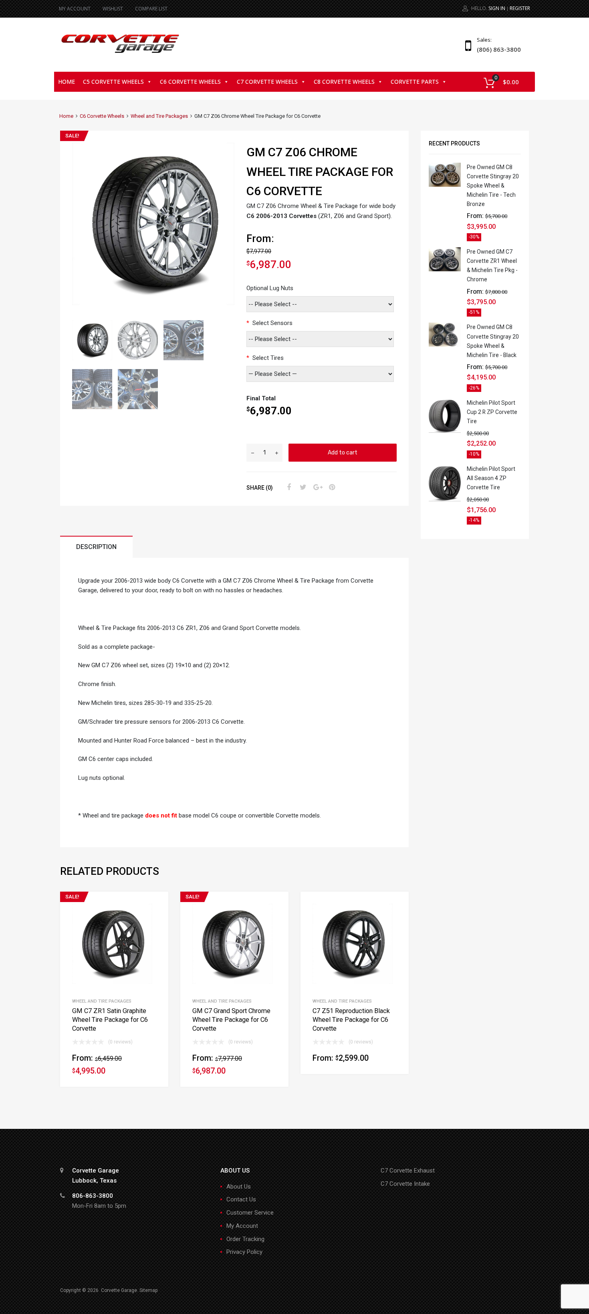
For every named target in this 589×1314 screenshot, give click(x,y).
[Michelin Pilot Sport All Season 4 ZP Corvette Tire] (445, 499)
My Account (242, 1225)
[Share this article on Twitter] (302, 487)
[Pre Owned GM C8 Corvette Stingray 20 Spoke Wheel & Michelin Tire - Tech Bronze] (445, 185)
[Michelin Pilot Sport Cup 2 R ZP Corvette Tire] (445, 431)
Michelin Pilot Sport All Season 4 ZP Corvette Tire (491, 478)
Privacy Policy (244, 1251)
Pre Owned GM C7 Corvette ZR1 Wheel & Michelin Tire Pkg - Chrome (492, 265)
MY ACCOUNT (75, 8)
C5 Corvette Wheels (113, 81)
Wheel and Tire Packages (159, 116)
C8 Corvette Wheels (344, 81)
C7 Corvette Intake (405, 1183)
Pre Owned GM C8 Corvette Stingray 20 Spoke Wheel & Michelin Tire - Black (493, 341)
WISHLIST (113, 8)
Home (66, 81)
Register (520, 8)
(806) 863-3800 (496, 49)
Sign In (496, 8)
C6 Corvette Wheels (190, 81)
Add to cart (342, 452)
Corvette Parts (415, 81)
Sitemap (148, 1290)
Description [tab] (96, 547)
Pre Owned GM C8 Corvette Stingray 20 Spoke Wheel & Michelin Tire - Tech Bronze (493, 185)
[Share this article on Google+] (316, 487)
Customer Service (250, 1212)
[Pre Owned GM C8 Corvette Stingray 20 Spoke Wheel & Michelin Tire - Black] (445, 344)
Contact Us (241, 1199)
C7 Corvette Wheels (267, 81)
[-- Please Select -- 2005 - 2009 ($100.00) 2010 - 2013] (320, 339)
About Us (238, 1186)
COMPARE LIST (151, 8)
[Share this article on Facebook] (287, 487)
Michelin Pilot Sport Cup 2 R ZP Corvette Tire (492, 412)
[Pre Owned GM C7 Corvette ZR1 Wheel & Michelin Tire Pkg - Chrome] (445, 269)
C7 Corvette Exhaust (408, 1170)
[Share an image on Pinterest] (331, 487)
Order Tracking (245, 1239)
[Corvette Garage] (120, 54)
